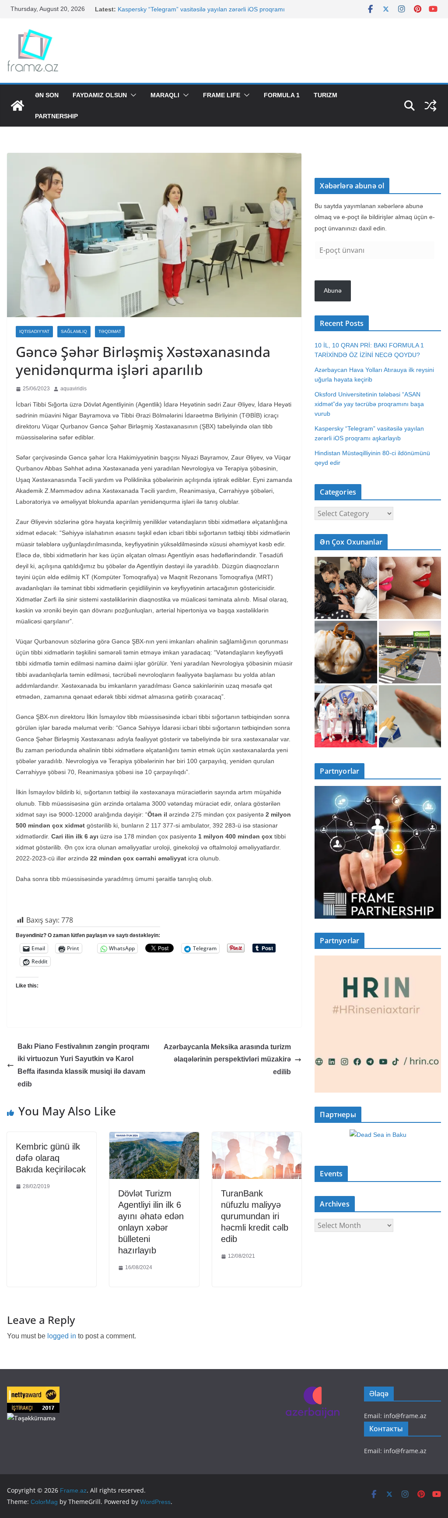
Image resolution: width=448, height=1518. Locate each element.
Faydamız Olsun (100, 95)
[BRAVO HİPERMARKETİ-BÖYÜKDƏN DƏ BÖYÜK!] (410, 652)
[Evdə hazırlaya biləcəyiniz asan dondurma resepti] (346, 652)
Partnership (56, 116)
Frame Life (221, 95)
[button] (131, 95)
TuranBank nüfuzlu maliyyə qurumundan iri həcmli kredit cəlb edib (254, 1216)
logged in (61, 1336)
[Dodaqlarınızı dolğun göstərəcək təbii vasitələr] (410, 588)
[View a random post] (430, 105)
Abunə (333, 290)
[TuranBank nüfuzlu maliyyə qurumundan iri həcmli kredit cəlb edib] (256, 1138)
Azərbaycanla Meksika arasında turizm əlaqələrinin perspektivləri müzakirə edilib (227, 1059)
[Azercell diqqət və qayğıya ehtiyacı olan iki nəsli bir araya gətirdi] (346, 588)
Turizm (325, 95)
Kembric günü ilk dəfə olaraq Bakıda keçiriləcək (51, 1158)
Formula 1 (282, 95)
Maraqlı (164, 95)
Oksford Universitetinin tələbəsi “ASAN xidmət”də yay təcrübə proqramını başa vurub (369, 404)
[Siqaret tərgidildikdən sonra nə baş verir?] (410, 716)
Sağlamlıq (74, 331)
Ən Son (47, 95)
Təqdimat (109, 331)
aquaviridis (73, 389)
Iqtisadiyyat (34, 331)
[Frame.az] (17, 105)
